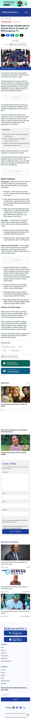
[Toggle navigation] (26, 12)
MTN (20, 347)
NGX (4, 350)
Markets (3, 675)
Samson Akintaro (26, 591)
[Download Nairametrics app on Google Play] (15, 633)
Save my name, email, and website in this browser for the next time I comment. (14, 521)
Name (4, 493)
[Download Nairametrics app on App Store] (15, 639)
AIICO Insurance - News (8, 347)
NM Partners (4, 658)
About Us (3, 650)
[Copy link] (21, 35)
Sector (2, 678)
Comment (5, 472)
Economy (3, 672)
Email (4, 502)
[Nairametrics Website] (10, 12)
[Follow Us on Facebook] (14, 707)
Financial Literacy (5, 680)
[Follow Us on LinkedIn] (17, 707)
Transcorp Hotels (14, 350)
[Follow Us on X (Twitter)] (24, 707)
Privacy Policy (4, 655)
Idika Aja (28, 567)
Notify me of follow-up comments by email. (15, 526)
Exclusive (3, 670)
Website (5, 510)
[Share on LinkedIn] (12, 35)
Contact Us (4, 653)
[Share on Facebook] (8, 35)
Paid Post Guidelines (6, 661)
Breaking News (8, 18)
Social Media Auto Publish (9, 717)
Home (2, 18)
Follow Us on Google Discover (19, 44)
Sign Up (15, 699)
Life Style (3, 683)
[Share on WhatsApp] (17, 35)
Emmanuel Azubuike (25, 616)
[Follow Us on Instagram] (21, 707)
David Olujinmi (15, 40)
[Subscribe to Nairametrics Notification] (27, 715)
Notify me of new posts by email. (13, 528)
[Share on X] (3, 35)
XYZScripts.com (23, 717)
